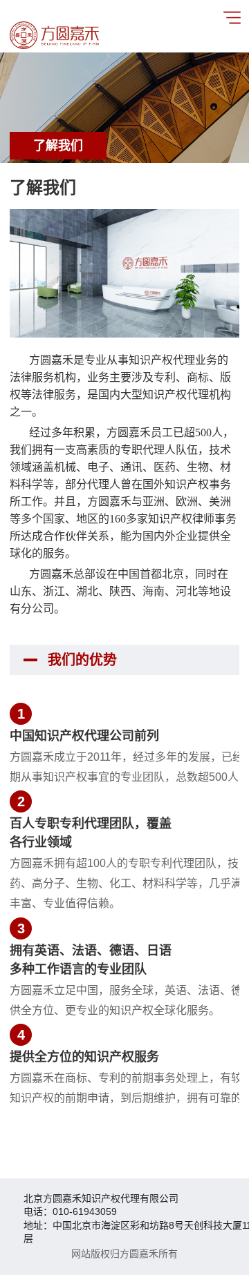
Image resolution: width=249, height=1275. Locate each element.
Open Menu (231, 17)
